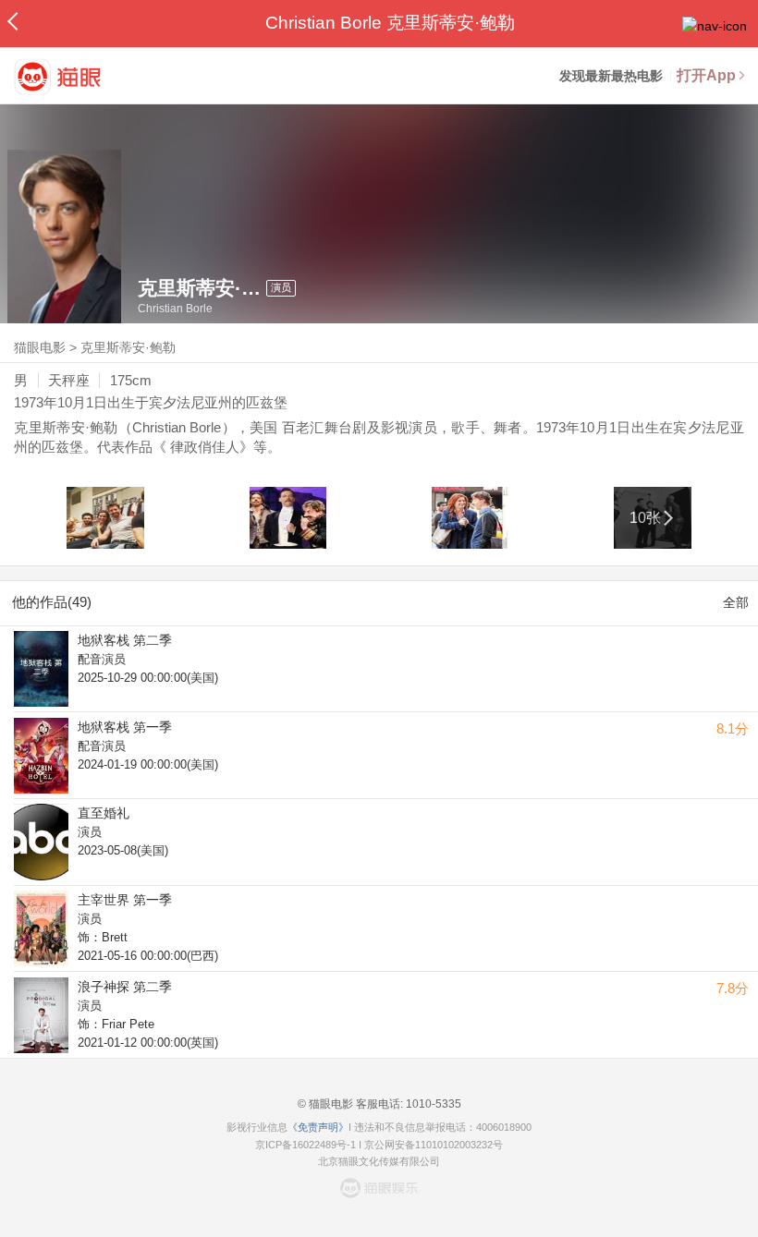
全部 (736, 602)
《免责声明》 (317, 1127)
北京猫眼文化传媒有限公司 (379, 1161)
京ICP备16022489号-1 (305, 1144)
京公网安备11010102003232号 (433, 1144)
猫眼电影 (40, 347)
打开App (706, 75)
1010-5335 (432, 1104)
